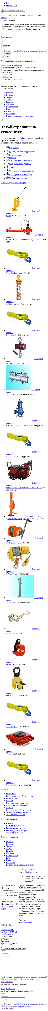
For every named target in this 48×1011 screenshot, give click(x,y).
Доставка (10, 104)
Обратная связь (7, 929)
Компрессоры (15, 155)
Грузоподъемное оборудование (21, 151)
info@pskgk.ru (31, 872)
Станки (11, 167)
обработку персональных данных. (31, 51)
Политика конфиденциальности (20, 116)
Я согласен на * (25, 977)
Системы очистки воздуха (20, 160)
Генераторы (14, 148)
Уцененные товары (14, 833)
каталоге (19, 140)
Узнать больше (25, 922)
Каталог (9, 95)
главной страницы (24, 138)
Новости (10, 111)
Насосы (12, 157)
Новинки (10, 823)
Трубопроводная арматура (20, 174)
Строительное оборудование (21, 171)
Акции (9, 100)
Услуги (9, 97)
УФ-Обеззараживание (17, 178)
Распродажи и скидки (15, 828)
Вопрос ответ (12, 107)
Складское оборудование (20, 164)
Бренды (9, 102)
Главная (9, 93)
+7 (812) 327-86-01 (9, 932)
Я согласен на (25, 51)
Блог (8, 109)
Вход (8, 3)
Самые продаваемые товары (13, 182)
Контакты (10, 114)
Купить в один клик (30, 979)
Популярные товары (15, 826)
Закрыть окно (7, 72)
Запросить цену (24, 1006)
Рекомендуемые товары (16, 830)
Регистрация (11, 5)
